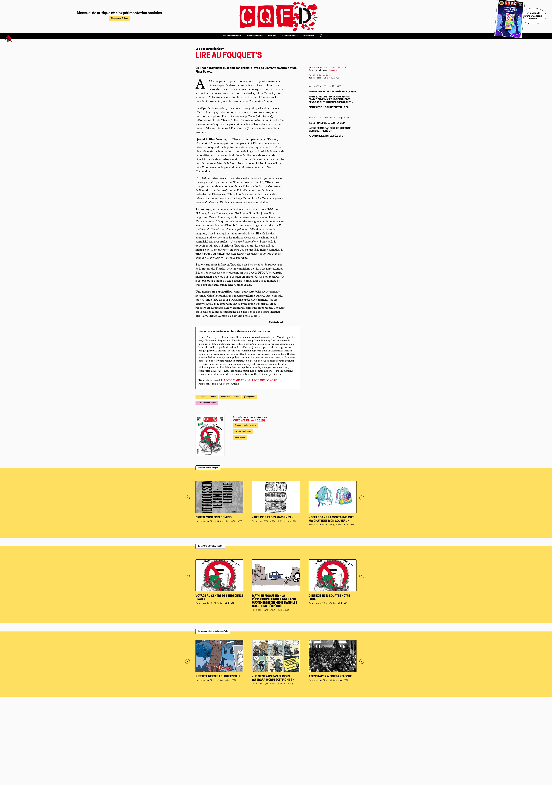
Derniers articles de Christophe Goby (213, 631)
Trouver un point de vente (245, 425)
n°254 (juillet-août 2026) (224, 521)
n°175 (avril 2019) (249, 420)
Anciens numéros (254, 36)
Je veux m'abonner (243, 431)
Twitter (213, 397)
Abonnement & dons (119, 18)
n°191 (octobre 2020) (334, 680)
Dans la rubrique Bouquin (208, 468)
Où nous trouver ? (290, 36)
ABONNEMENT (234, 380)
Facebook (202, 397)
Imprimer (251, 397)
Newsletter (308, 36)
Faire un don (240, 437)
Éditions (272, 36)
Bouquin (332, 70)
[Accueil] (276, 16)
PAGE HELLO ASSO (264, 380)
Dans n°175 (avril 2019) (210, 546)
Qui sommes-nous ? (232, 36)
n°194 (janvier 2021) (278, 684)
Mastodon (225, 397)
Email (236, 397)
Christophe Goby (322, 75)
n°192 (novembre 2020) (222, 680)
